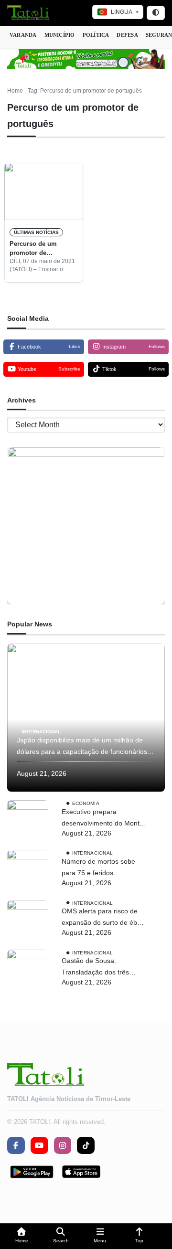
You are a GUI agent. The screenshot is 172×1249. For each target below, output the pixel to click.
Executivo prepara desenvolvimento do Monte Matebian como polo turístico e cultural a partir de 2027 (102, 818)
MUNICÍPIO (59, 35)
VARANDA (23, 35)
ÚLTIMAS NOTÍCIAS (36, 232)
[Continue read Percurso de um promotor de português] (43, 191)
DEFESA (127, 35)
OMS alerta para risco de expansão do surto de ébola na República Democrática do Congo (104, 918)
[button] (21, 1236)
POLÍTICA (96, 35)
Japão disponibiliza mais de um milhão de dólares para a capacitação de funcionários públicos (82, 747)
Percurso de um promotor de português (33, 248)
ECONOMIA (85, 803)
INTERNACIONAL (41, 731)
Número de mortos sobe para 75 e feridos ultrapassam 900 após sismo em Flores (98, 868)
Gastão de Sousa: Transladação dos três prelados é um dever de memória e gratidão (98, 967)
